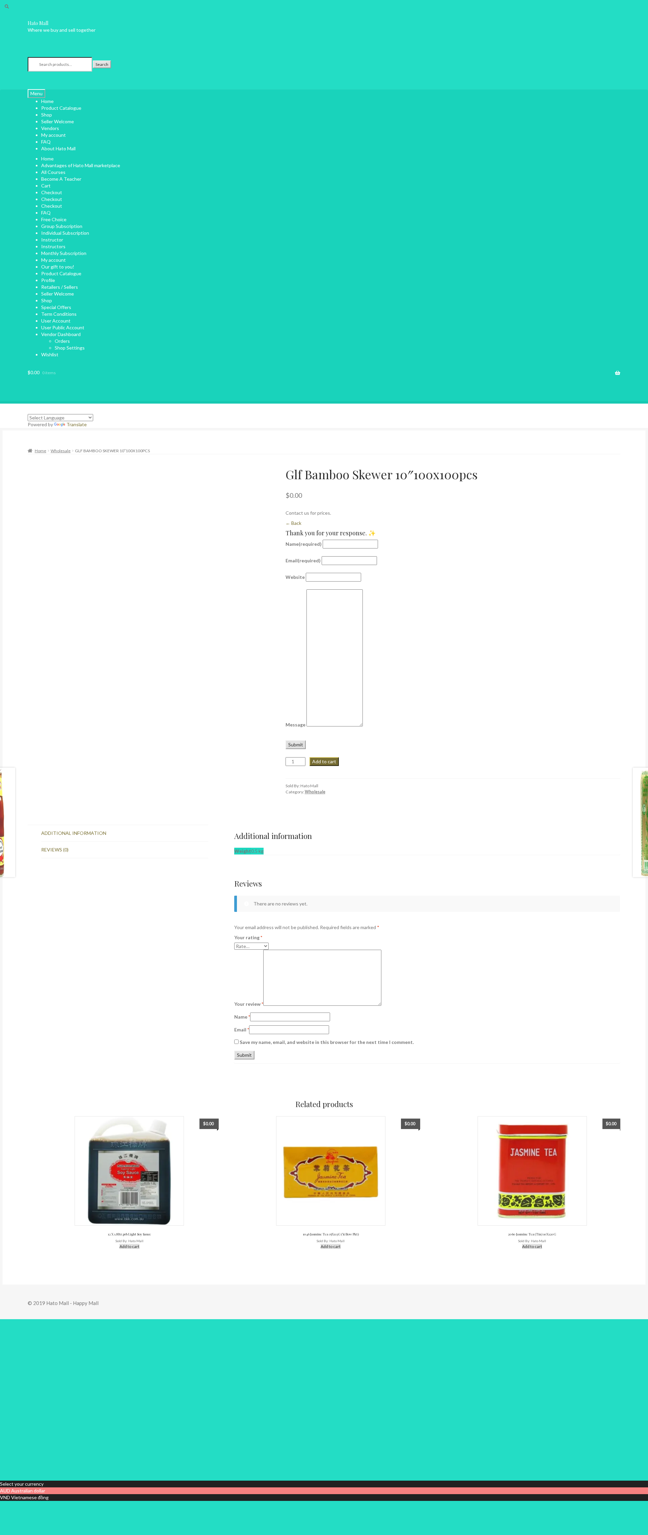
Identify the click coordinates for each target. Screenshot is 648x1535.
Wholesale (61, 450)
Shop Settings (70, 348)
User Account (56, 321)
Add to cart (324, 761)
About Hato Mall (58, 148)
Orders (62, 341)
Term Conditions (59, 314)
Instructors (53, 246)
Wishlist (49, 354)
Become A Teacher (61, 179)
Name (304, 544)
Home (47, 158)
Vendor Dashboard (61, 334)
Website (295, 577)
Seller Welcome (57, 294)
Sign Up (36, 1470)
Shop (46, 300)
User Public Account (62, 327)
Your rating (248, 937)
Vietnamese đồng (30, 1497)
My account (53, 135)
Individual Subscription (65, 233)
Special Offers (56, 307)
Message (295, 724)
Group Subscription (61, 226)
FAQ (46, 212)
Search (102, 64)
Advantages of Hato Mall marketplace (80, 165)
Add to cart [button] (129, 1246)
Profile (48, 280)
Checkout (51, 192)
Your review (248, 1004)
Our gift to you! (57, 267)
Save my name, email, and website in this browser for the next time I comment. (327, 1042)
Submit (295, 744)
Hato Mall (38, 23)
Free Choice (53, 219)
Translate (76, 424)
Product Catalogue (61, 108)
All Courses (53, 172)
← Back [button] (293, 523)
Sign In (52, 1470)
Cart (46, 185)
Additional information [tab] (73, 833)
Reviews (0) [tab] (55, 849)
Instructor (52, 239)
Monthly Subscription (63, 253)
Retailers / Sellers (59, 287)
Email (303, 560)
